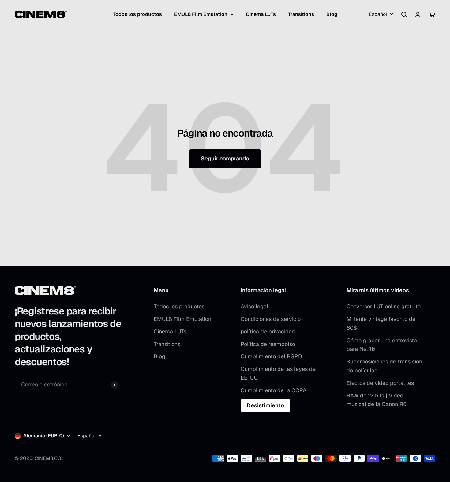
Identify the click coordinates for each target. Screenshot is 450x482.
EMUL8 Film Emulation (200, 14)
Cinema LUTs (261, 14)
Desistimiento (265, 405)
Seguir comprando (225, 158)
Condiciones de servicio (271, 318)
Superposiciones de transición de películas (384, 366)
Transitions (301, 14)
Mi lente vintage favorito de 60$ (381, 323)
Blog (331, 14)
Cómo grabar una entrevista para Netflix (382, 345)
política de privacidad (268, 331)
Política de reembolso (268, 344)
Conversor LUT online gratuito (384, 306)
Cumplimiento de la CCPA (273, 390)
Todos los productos (137, 14)
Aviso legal (254, 306)
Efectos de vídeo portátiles (380, 382)
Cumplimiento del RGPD (271, 356)
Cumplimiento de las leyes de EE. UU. (278, 373)
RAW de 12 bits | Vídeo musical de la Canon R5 (377, 400)
